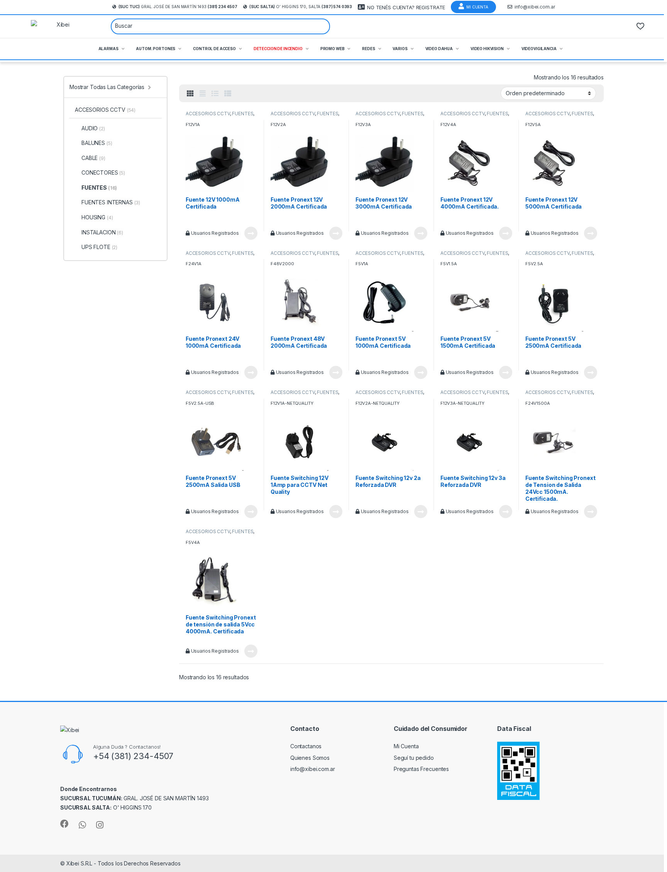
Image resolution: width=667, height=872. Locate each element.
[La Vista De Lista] (215, 93)
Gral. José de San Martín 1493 (178, 6)
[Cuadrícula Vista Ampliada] (203, 93)
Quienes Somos (310, 757)
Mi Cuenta (477, 7)
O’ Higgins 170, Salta (300, 6)
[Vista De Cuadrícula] (190, 93)
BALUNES (96, 143)
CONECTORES (103, 172)
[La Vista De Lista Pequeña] (227, 93)
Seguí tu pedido (414, 757)
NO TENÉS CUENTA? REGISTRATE (406, 7)
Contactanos (306, 746)
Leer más (250, 233)
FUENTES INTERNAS (110, 202)
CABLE (93, 158)
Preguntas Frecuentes (421, 769)
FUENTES (242, 113)
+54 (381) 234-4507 (133, 756)
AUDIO (93, 128)
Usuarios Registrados (214, 233)
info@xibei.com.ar (535, 7)
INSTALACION (102, 232)
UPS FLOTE (99, 247)
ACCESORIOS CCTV (208, 113)
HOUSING (97, 217)
